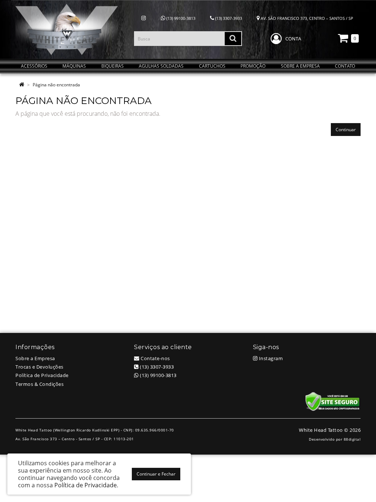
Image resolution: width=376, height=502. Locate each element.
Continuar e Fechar (156, 474)
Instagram (270, 358)
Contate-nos (155, 358)
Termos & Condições (39, 384)
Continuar (346, 129)
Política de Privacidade (42, 375)
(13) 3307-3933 (228, 18)
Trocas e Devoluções (39, 366)
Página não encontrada (56, 85)
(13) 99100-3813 (180, 18)
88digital (352, 439)
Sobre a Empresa (35, 358)
